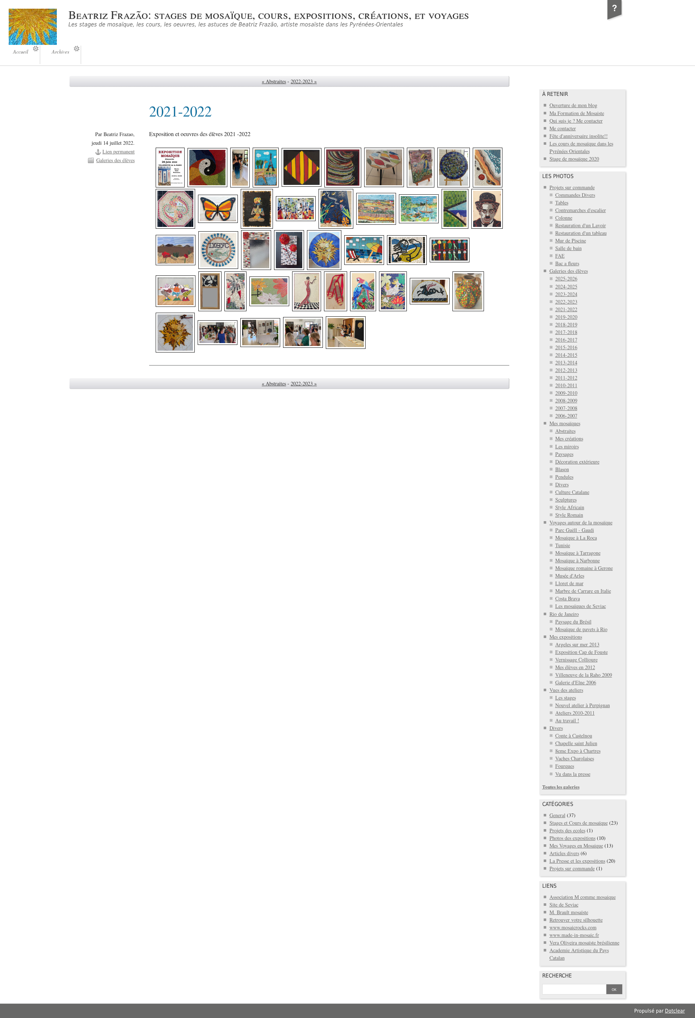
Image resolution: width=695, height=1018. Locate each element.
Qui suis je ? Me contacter (576, 120)
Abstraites (565, 430)
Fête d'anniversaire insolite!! (578, 135)
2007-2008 (566, 408)
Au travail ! (567, 720)
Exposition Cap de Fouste (581, 652)
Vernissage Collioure (576, 659)
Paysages (564, 454)
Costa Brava (567, 598)
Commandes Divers (575, 194)
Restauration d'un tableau (581, 232)
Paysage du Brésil (573, 621)
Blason (562, 469)
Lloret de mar (569, 583)
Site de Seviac (563, 904)
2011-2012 (566, 377)
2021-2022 (566, 309)
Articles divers (564, 853)
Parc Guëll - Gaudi (574, 530)
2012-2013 (566, 370)
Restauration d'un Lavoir (580, 225)
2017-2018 (566, 332)
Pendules (564, 476)
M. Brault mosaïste (568, 912)
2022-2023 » (304, 81)
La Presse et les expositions (577, 860)
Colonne (563, 217)
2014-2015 (566, 354)
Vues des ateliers (566, 690)
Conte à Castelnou (573, 735)
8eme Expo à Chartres (578, 750)
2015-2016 (566, 347)
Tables (561, 202)
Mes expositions (565, 636)
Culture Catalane (572, 492)
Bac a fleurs (567, 263)
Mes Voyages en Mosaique (576, 845)
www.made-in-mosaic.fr (574, 935)
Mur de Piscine (570, 240)
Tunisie (562, 545)
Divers (562, 484)
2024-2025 (566, 286)
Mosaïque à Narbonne (577, 560)
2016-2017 (566, 339)
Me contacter (562, 128)
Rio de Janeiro (564, 614)
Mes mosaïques (564, 423)
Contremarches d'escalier (580, 210)
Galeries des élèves (115, 160)
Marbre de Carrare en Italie (583, 590)
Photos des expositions (572, 838)
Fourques (564, 766)
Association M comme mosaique (582, 897)
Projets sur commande (572, 187)
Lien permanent (118, 151)
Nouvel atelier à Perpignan (582, 705)
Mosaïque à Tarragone (578, 552)
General (557, 815)
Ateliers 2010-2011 (575, 712)
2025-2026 (566, 278)
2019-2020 (566, 316)
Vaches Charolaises (574, 758)
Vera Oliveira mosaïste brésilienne (584, 942)
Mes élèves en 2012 (575, 667)
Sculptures (566, 499)
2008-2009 (566, 400)
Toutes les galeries (561, 786)
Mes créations (569, 438)
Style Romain (569, 514)
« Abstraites (274, 81)
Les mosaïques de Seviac (580, 606)
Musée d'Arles (569, 575)
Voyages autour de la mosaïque (580, 522)
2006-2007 (566, 415)
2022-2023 (566, 301)
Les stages (565, 697)
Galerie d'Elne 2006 (575, 682)
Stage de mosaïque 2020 (574, 158)
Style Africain (569, 507)
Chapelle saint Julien (576, 743)
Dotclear (675, 1011)
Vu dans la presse (572, 773)
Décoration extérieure (577, 461)
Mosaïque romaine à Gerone (584, 568)
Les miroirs (567, 446)
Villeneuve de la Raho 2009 (583, 674)
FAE (560, 255)
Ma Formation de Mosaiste (576, 113)
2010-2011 (566, 385)
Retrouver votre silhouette (576, 919)
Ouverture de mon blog (573, 105)
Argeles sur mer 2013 (577, 644)
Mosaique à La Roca (576, 537)
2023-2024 (566, 294)
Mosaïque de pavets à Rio (581, 629)
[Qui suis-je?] (615, 19)
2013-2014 (566, 362)
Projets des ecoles (567, 830)
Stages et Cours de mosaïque (578, 822)
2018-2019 (566, 324)
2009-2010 (566, 392)
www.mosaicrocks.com (573, 927)
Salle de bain (568, 248)
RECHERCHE (557, 975)
